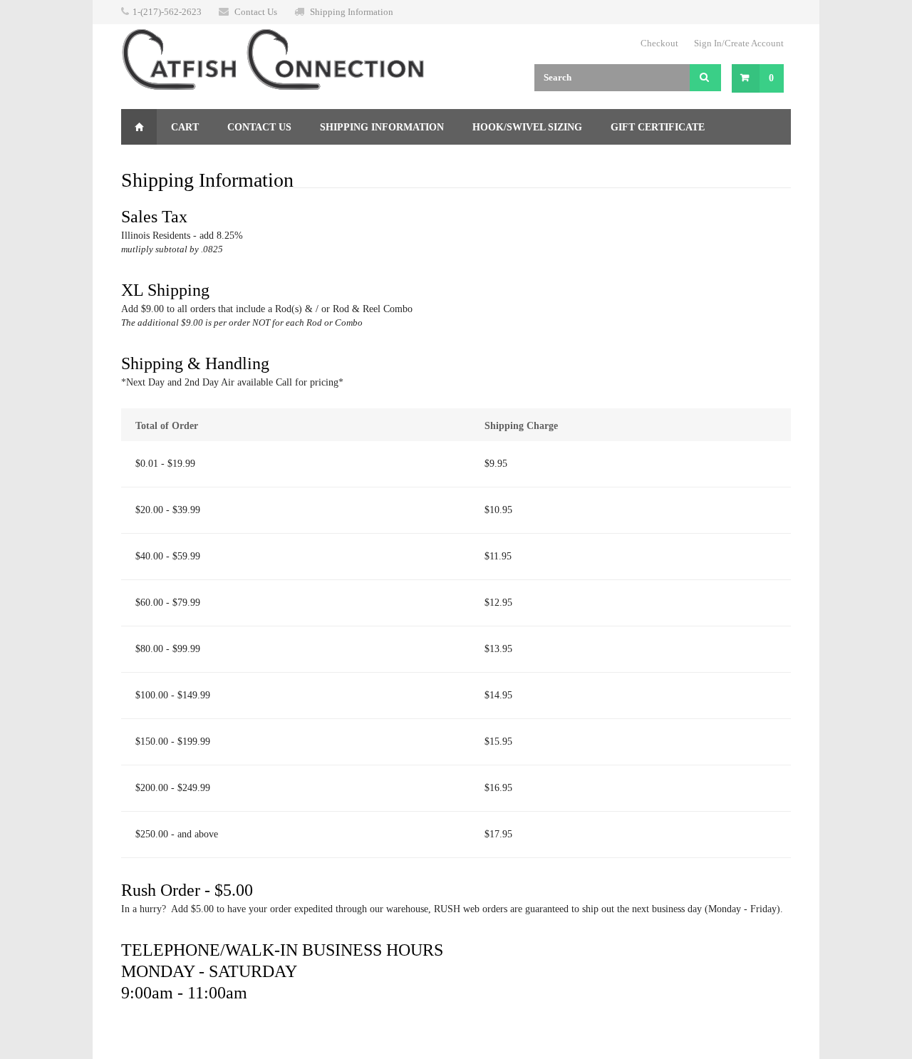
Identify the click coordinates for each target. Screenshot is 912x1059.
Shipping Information (351, 11)
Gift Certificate (658, 127)
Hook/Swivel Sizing (527, 127)
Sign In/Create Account (739, 43)
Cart (185, 127)
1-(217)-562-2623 (167, 11)
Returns (158, 162)
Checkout (659, 43)
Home (139, 127)
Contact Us (255, 11)
